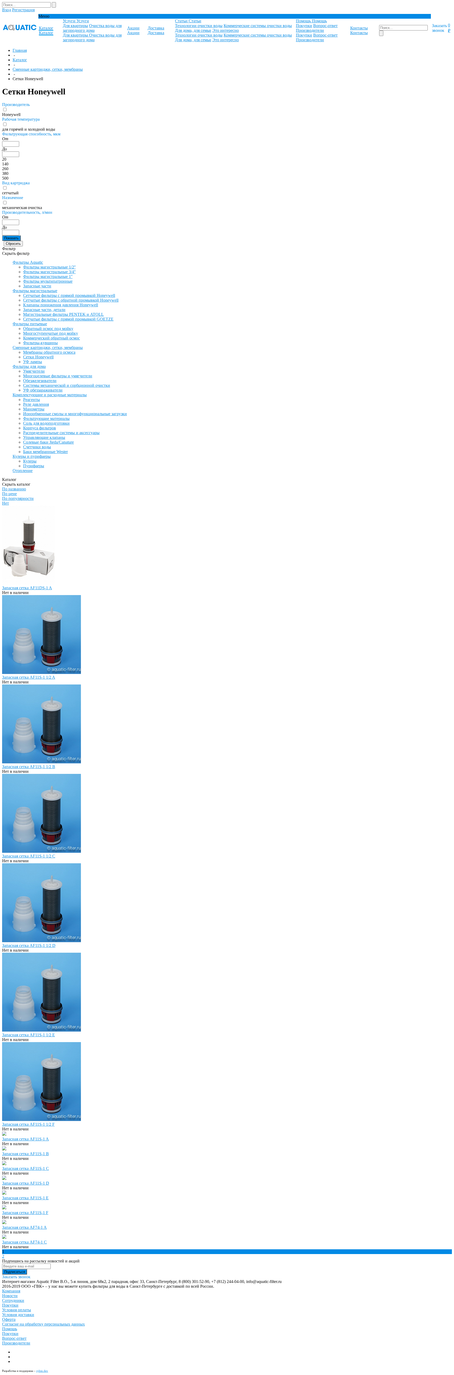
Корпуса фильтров (39, 428)
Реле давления (36, 404)
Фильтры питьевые (30, 324)
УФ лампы (32, 361)
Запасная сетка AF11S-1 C (25, 1168)
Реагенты (31, 399)
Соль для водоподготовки (46, 423)
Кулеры (30, 461)
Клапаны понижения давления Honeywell (60, 305)
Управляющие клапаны (44, 437)
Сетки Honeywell (38, 357)
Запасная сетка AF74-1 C (24, 1242)
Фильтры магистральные (35, 290)
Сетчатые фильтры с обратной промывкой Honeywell (70, 300)
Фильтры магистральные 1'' (48, 276)
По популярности (18, 498)
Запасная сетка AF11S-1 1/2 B (28, 766)
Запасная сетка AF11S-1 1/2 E (28, 1035)
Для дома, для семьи (193, 30)
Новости (10, 1295)
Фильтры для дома (29, 366)
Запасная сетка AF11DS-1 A (27, 588)
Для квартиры (75, 25)
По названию (14, 489)
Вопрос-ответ (325, 25)
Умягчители (34, 371)
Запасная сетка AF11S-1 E (25, 1198)
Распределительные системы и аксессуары (61, 432)
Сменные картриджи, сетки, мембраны (48, 69)
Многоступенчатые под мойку (50, 333)
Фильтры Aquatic (28, 262)
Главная (20, 50)
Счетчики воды (37, 447)
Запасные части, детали (44, 309)
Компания (11, 1291)
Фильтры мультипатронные (48, 281)
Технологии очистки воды (199, 25)
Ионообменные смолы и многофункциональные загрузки (75, 414)
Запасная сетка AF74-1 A (24, 1227)
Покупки (304, 25)
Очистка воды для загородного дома (92, 28)
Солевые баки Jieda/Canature (48, 442)
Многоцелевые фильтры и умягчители (57, 376)
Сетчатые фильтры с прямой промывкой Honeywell (69, 295)
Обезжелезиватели (39, 380)
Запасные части (37, 286)
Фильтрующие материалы (46, 418)
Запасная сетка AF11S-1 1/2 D (28, 945)
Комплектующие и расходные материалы (50, 395)
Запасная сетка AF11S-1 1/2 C (28, 856)
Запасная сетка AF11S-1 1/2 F (28, 1124)
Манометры (33, 409)
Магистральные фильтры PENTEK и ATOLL (63, 314)
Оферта (9, 1319)
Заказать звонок (439, 28)
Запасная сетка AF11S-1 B (25, 1153)
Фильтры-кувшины (40, 343)
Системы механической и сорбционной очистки (66, 385)
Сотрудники (13, 1300)
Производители (310, 30)
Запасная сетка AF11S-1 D (25, 1183)
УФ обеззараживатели (43, 390)
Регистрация (23, 10)
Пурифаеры (33, 466)
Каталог (20, 60)
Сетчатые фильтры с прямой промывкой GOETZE (68, 319)
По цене (9, 493)
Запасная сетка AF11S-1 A (25, 1139)
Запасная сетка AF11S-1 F (25, 1212)
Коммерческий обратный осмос (51, 338)
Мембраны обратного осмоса (49, 352)
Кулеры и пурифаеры (32, 456)
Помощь (9, 1329)
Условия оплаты (16, 1310)
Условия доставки (18, 1314)
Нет (5, 503)
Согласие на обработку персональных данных (43, 1324)
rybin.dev (42, 1370)
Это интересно (225, 30)
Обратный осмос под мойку (48, 328)
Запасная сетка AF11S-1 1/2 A (28, 677)
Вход (6, 10)
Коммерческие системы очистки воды (258, 25)
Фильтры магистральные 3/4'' (49, 272)
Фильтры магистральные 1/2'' (49, 267)
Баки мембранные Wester (45, 451)
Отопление (23, 470)
